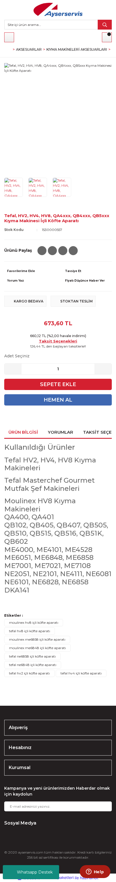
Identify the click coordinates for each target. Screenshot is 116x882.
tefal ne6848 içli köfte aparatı (32, 665)
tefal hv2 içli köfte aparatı (29, 673)
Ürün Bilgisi (23, 432)
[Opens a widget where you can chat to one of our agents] (94, 872)
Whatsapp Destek (35, 872)
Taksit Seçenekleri (58, 341)
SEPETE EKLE (58, 384)
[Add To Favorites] (29, 271)
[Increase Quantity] (103, 369)
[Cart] (107, 37)
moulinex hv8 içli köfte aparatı (33, 622)
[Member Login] (9, 37)
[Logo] (58, 10)
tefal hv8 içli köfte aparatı (29, 631)
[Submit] (103, 806)
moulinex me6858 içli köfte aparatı (37, 639)
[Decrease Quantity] (13, 369)
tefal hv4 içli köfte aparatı (81, 673)
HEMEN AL (58, 400)
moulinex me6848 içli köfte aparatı (37, 648)
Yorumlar (60, 432)
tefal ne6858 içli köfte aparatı (32, 656)
